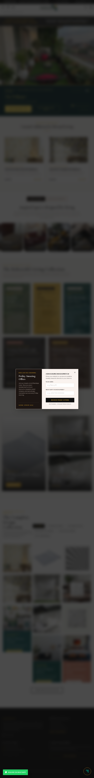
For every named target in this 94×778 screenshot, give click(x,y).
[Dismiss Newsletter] (74, 372)
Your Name (49, 381)
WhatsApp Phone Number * (55, 389)
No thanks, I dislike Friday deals (60, 404)
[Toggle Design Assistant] (87, 771)
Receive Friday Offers (60, 400)
